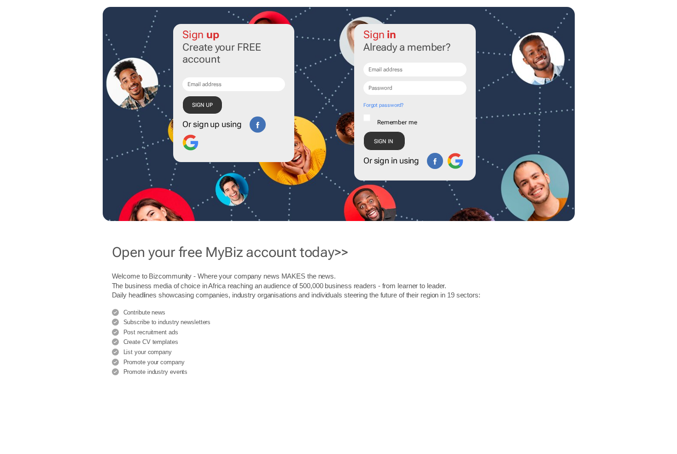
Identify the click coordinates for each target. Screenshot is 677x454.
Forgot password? (383, 105)
